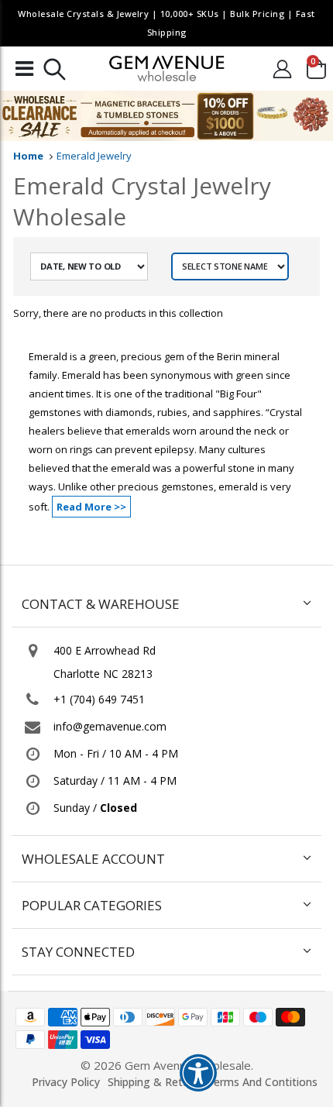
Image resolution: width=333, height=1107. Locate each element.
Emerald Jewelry (94, 156)
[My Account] (282, 68)
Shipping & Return (153, 1081)
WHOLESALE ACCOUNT (93, 859)
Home (28, 156)
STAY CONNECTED (78, 952)
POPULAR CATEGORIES (92, 905)
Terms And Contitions (262, 1081)
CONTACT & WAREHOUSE (101, 604)
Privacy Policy (66, 1081)
